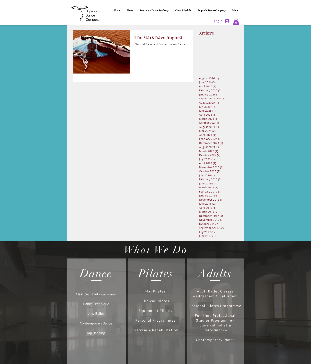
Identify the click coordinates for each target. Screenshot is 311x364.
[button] (236, 21)
